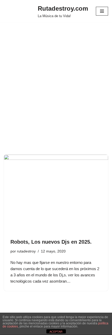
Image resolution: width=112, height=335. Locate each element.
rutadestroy (26, 251)
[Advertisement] (56, 96)
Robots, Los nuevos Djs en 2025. (51, 242)
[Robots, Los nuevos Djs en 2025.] (56, 194)
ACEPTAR (56, 331)
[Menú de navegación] (102, 11)
